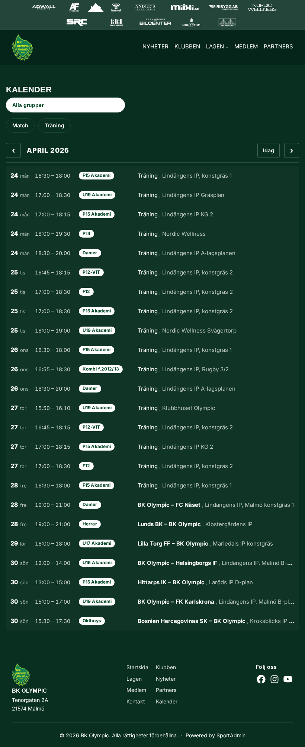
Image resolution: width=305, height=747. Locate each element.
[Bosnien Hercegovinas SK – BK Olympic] (152, 620)
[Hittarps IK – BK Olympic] (152, 582)
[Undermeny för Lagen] (226, 47)
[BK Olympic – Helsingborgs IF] (152, 562)
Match (20, 125)
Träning (54, 125)
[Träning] (152, 175)
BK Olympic (29, 690)
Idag (268, 150)
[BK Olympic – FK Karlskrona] (152, 601)
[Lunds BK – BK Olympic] (152, 524)
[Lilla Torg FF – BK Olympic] (152, 543)
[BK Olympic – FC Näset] (152, 504)
